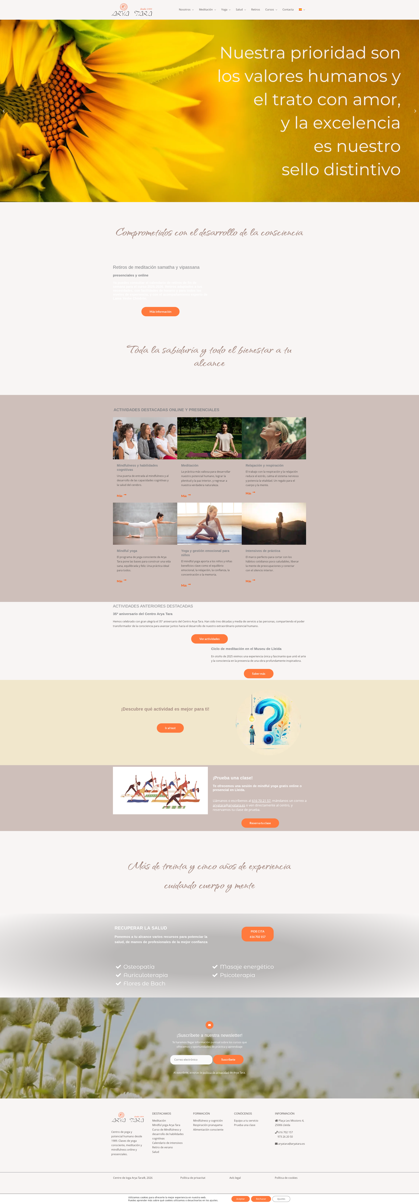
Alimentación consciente (208, 1129)
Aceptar (240, 1198)
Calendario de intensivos (167, 1143)
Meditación (189, 465)
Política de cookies (286, 1178)
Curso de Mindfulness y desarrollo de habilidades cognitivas (168, 1134)
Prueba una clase (244, 1125)
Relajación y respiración (264, 465)
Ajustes (281, 1198)
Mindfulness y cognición (208, 1120)
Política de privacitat (192, 1178)
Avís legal (235, 1178)
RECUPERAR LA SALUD (141, 927)
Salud (155, 1152)
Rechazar (261, 1198)
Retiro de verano (162, 1147)
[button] (192, 9)
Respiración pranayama (207, 1125)
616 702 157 (285, 1132)
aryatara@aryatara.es (291, 1143)
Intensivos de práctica (263, 551)
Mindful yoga (127, 551)
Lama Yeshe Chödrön (129, 298)
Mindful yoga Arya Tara (166, 1125)
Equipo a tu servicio (246, 1120)
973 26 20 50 (284, 1136)
